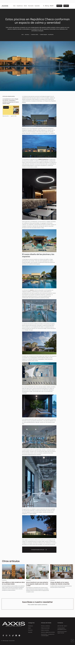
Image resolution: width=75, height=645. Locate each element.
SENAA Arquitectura (43, 159)
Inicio (14, 5)
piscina (32, 290)
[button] (46, 549)
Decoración (31, 5)
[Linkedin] (16, 635)
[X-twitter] (9, 635)
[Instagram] (6, 635)
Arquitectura (20, 5)
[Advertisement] (67, 113)
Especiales (37, 5)
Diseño (25, 5)
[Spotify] (19, 635)
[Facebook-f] (3, 635)
